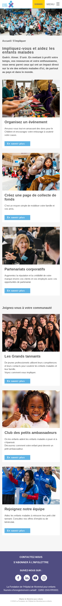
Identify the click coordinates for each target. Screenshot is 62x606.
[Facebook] (18, 578)
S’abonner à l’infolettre (31, 562)
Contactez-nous (31, 557)
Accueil (6, 41)
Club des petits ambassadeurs (31, 433)
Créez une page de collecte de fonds (30, 197)
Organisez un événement (26, 122)
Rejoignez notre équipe (25, 509)
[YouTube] (35, 578)
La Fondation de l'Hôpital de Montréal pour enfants (16, 4)
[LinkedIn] (27, 578)
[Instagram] (44, 578)
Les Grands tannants (22, 356)
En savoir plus (16, 143)
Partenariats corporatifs (25, 269)
